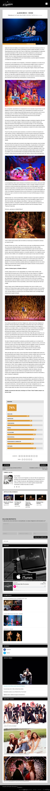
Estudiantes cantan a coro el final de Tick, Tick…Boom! (15, 691)
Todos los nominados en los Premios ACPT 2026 (15, 598)
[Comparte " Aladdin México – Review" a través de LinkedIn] (31, 456)
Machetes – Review (8, 629)
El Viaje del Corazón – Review (18, 503)
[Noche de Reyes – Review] (8, 497)
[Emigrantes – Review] (41, 497)
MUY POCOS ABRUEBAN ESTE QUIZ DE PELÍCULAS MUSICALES (16, 781)
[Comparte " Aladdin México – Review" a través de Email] (34, 456)
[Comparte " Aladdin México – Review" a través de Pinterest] (29, 456)
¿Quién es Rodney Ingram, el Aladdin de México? (16, 268)
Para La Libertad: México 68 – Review (29, 504)
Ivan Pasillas (16, 15)
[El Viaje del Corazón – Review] (19, 497)
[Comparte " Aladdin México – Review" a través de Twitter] (22, 456)
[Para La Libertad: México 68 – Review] (30, 497)
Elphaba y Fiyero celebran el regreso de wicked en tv (14, 694)
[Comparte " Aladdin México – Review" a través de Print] (36, 456)
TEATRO (33, 15)
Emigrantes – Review (40, 502)
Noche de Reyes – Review (8, 502)
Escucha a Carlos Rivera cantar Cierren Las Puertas (14, 686)
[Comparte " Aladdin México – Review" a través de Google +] (24, 456)
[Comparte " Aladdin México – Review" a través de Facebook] (19, 456)
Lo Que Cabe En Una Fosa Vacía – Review (13, 613)
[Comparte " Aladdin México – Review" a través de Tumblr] (27, 456)
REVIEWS (29, 15)
